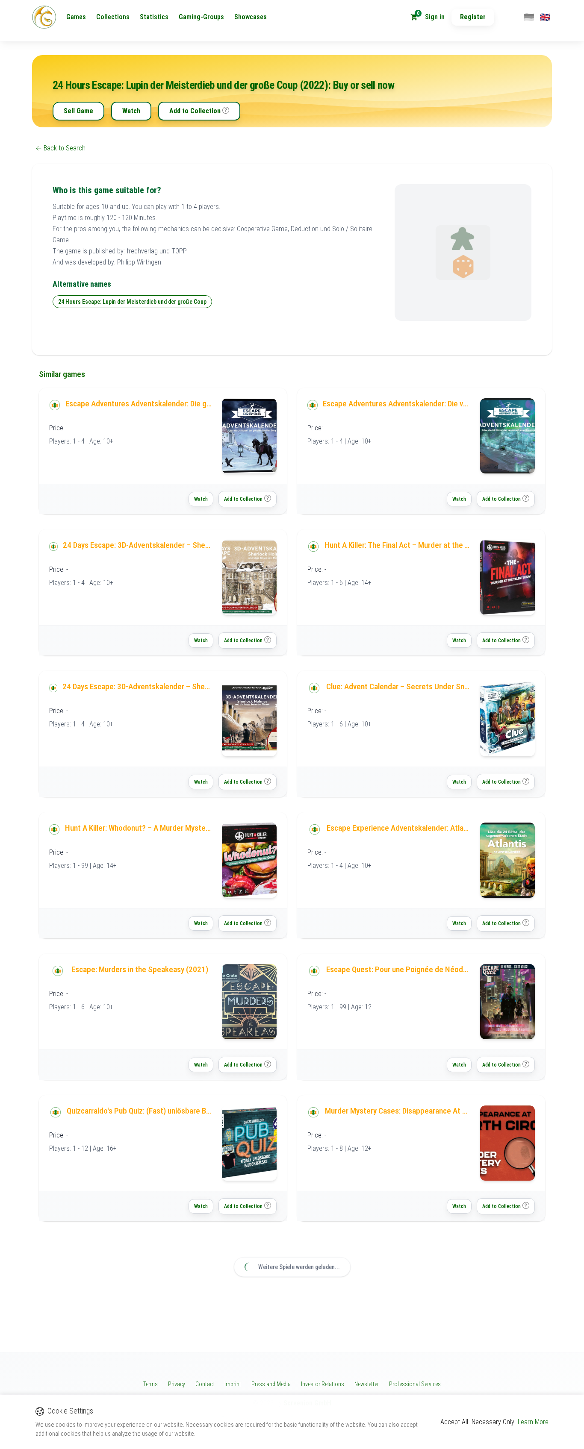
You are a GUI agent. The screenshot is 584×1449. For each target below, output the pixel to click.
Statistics (154, 17)
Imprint (232, 1384)
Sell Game (78, 111)
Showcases (250, 17)
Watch (131, 111)
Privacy (176, 1384)
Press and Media (271, 1384)
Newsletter (366, 1384)
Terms (150, 1384)
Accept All (454, 1422)
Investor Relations (322, 1384)
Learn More (533, 1422)
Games (76, 17)
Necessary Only (493, 1422)
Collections (113, 17)
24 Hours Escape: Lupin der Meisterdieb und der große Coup (132, 301)
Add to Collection (195, 111)
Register (473, 17)
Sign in (435, 17)
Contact (204, 1384)
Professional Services (415, 1384)
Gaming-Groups (201, 17)
